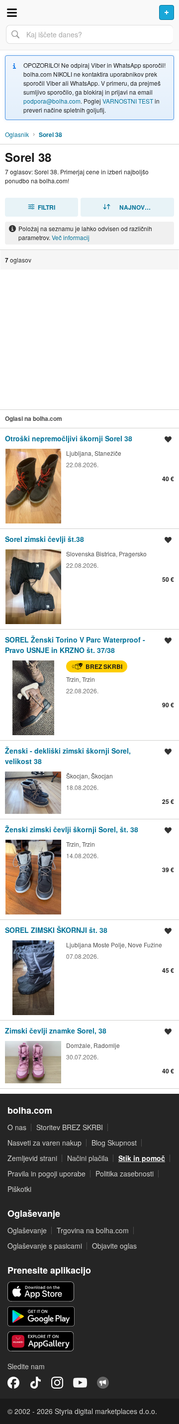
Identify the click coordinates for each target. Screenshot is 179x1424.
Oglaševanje (27, 1230)
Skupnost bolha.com (103, 1383)
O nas (16, 1127)
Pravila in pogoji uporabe (46, 1173)
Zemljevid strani (32, 1158)
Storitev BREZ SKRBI (69, 1127)
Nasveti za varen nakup (44, 1143)
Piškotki (19, 1189)
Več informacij (71, 237)
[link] (89, 478)
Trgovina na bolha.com (93, 1230)
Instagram (57, 1383)
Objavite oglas (114, 1246)
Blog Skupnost (114, 1143)
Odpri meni (12, 12)
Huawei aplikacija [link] (41, 1341)
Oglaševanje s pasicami (44, 1246)
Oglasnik (17, 134)
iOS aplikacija (41, 1291)
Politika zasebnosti (124, 1173)
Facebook (13, 1383)
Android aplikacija (41, 1316)
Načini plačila (87, 1158)
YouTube (80, 1383)
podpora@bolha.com (52, 101)
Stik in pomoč (141, 1158)
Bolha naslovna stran (89, 12)
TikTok (35, 1383)
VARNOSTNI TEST (127, 101)
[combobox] (89, 34)
